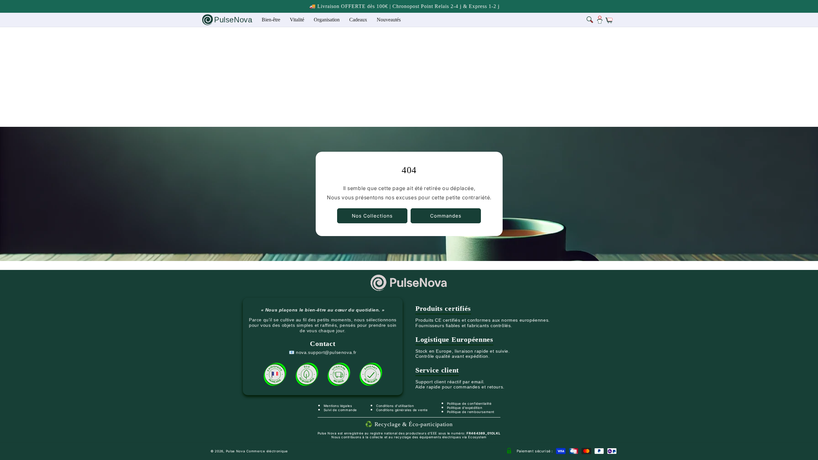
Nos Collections (372, 216)
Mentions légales (338, 406)
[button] (590, 20)
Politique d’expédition (464, 408)
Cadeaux (358, 19)
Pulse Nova (235, 451)
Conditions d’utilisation (395, 406)
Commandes (445, 216)
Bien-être (271, 19)
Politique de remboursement (471, 412)
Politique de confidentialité (469, 403)
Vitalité (297, 19)
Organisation (327, 19)
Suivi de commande (340, 410)
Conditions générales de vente (402, 410)
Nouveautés (389, 19)
